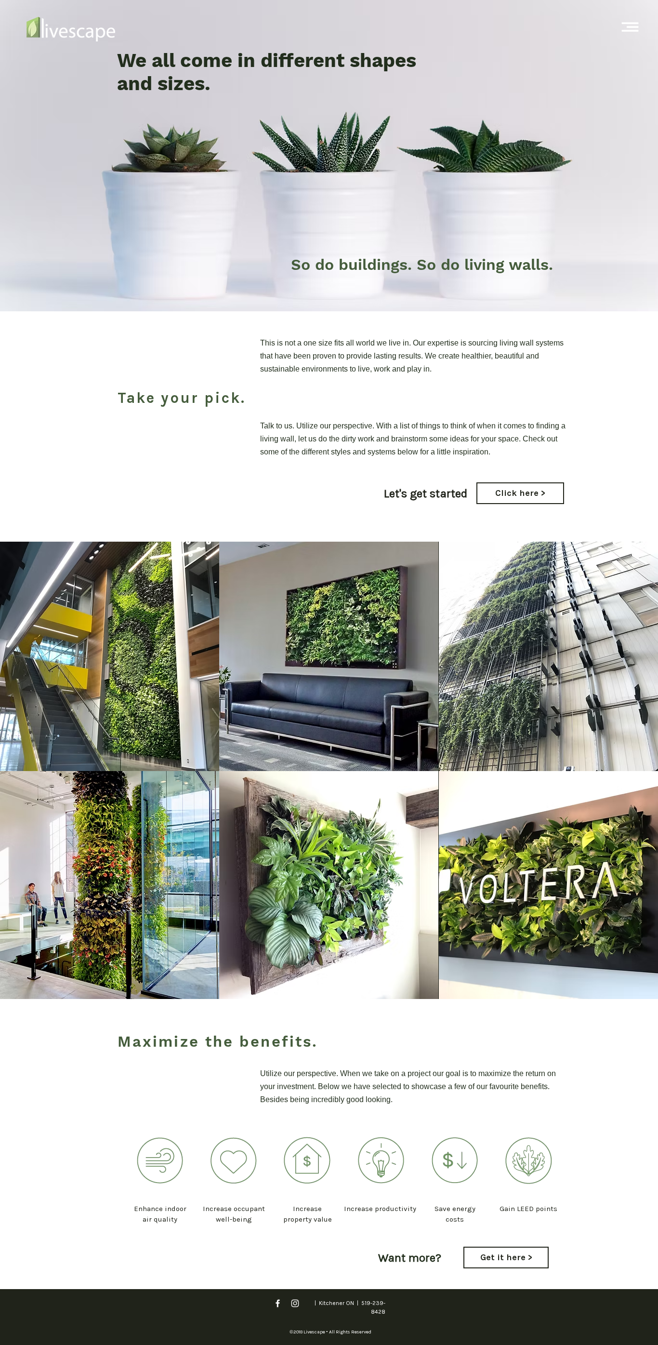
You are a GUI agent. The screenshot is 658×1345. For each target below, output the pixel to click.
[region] (160, 1161)
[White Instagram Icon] (295, 1303)
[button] (630, 27)
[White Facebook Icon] (278, 1303)
